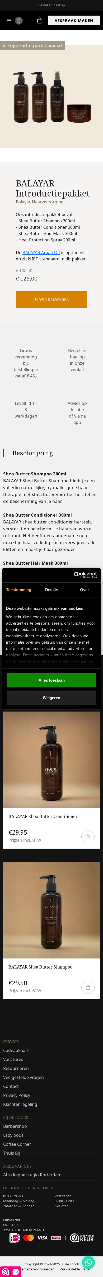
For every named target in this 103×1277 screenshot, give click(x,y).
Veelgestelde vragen (23, 1077)
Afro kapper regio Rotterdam (32, 1175)
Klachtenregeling (20, 1104)
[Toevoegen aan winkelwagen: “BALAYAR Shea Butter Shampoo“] (88, 987)
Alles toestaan (52, 680)
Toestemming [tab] (18, 589)
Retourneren (16, 1068)
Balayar (23, 202)
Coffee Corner (17, 1144)
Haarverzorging (48, 202)
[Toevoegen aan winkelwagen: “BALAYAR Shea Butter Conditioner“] (88, 836)
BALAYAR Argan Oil (41, 252)
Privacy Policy (16, 1095)
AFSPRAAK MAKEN (74, 20)
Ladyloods (13, 1135)
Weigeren (51, 697)
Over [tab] (84, 589)
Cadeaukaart (16, 1050)
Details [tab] (51, 589)
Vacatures (13, 1059)
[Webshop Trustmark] (82, 1237)
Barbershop (15, 1126)
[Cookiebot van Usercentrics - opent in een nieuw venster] (74, 575)
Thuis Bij (11, 1153)
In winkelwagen (51, 299)
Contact (11, 1086)
